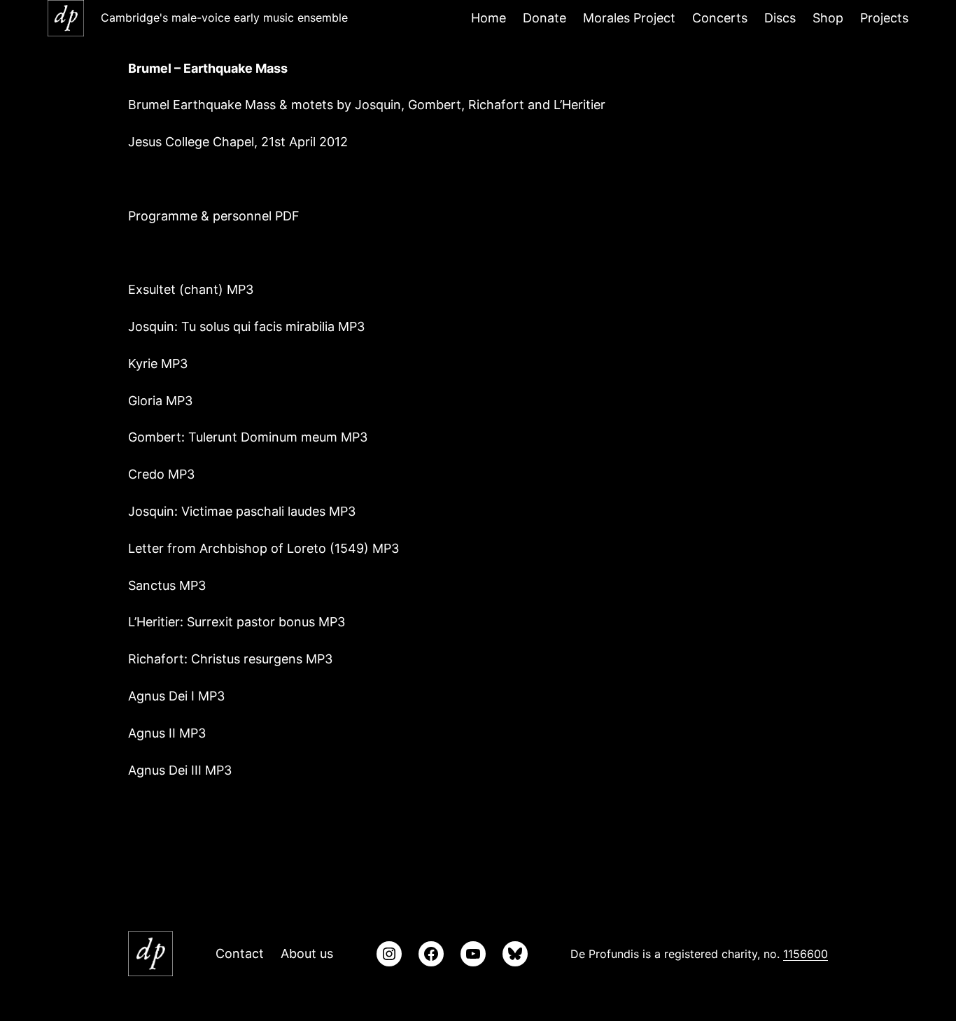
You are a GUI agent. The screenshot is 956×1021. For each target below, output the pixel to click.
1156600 (805, 954)
